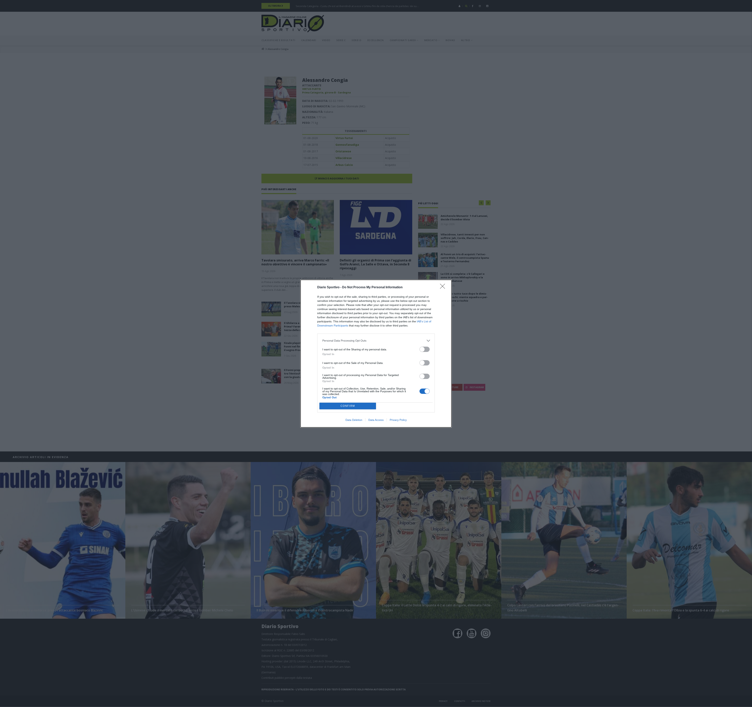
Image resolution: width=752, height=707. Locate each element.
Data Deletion (353, 419)
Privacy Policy (398, 419)
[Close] (443, 287)
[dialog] (376, 353)
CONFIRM (348, 405)
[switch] (424, 349)
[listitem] (376, 341)
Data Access (376, 419)
